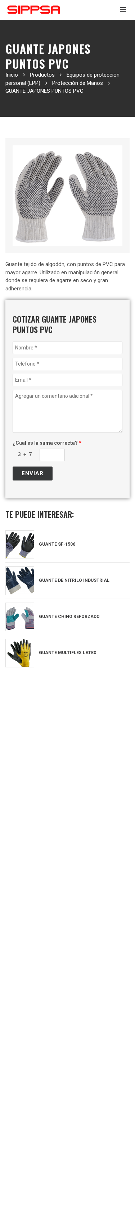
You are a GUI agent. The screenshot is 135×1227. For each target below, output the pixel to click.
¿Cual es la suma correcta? (47, 443)
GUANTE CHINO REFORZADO (69, 616)
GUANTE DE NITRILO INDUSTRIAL (73, 580)
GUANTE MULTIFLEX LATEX (67, 652)
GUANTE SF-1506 (56, 544)
